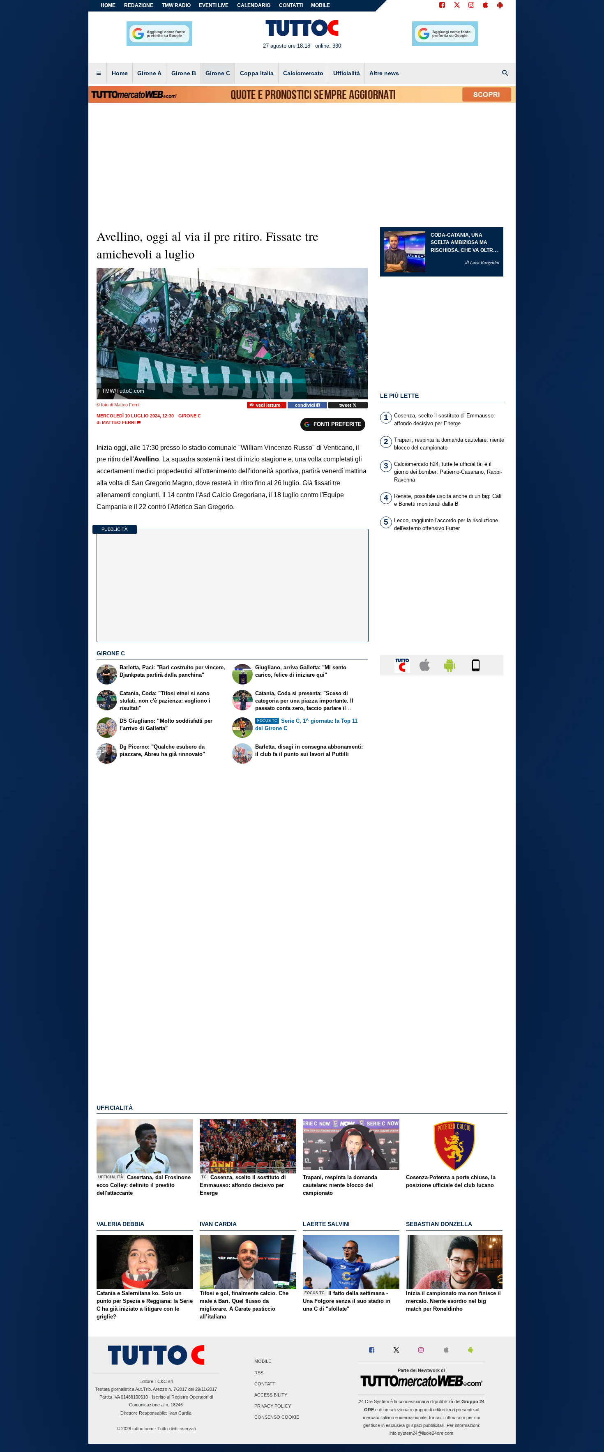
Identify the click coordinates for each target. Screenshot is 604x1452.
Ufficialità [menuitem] (346, 73)
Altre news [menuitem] (384, 73)
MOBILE (320, 5)
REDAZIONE (138, 5)
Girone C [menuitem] (217, 73)
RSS (258, 1372)
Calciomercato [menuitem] (303, 73)
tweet (346, 405)
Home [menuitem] (120, 73)
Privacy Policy (272, 1406)
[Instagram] (471, 6)
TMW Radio (176, 5)
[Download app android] (500, 6)
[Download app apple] (485, 6)
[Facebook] (442, 6)
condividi (305, 405)
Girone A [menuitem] (149, 73)
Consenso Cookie (276, 1417)
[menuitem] (98, 73)
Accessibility (270, 1394)
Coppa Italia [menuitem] (257, 73)
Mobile (262, 1361)
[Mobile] (476, 664)
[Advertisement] (441, 1000)
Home (108, 5)
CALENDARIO (253, 5)
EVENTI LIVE (213, 5)
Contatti (265, 1383)
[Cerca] (505, 73)
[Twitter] (457, 6)
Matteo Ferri (119, 422)
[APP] (403, 664)
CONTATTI (291, 5)
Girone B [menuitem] (183, 73)
